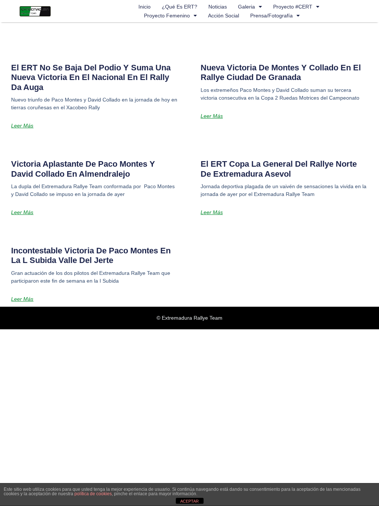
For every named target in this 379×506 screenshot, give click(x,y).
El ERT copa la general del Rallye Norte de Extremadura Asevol (279, 168)
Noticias (217, 7)
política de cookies (93, 493)
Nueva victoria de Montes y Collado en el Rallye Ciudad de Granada (281, 72)
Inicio (144, 7)
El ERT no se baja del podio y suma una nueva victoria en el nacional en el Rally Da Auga (91, 77)
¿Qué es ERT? (179, 7)
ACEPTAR (189, 501)
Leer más (22, 126)
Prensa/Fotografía (271, 16)
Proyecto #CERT (292, 7)
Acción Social (223, 16)
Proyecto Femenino (167, 16)
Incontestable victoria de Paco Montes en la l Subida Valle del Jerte (91, 255)
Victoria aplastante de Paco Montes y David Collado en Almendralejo (83, 168)
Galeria (246, 7)
